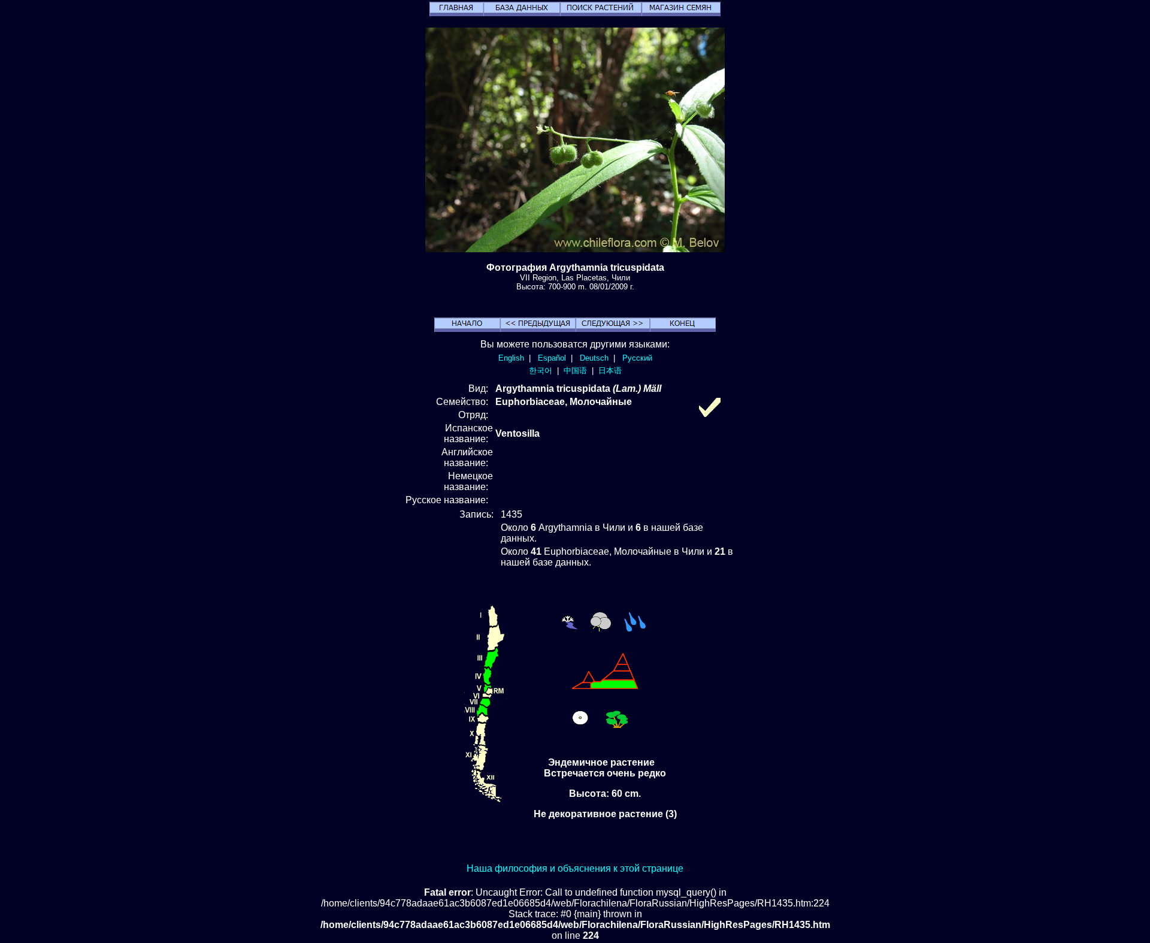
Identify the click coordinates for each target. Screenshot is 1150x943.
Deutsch (594, 357)
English (511, 357)
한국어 (540, 370)
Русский (637, 357)
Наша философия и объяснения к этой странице (575, 868)
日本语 (610, 370)
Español (552, 357)
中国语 (575, 370)
